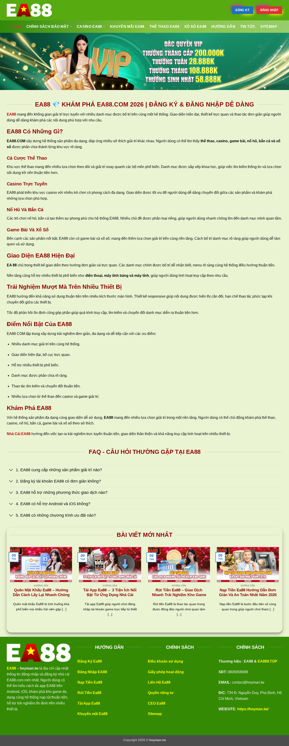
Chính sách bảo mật (47, 26)
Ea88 (16, 26)
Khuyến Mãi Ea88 (127, 26)
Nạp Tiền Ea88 (89, 682)
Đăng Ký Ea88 (89, 661)
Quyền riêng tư (161, 693)
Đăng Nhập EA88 (92, 672)
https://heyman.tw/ (252, 709)
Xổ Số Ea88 (195, 26)
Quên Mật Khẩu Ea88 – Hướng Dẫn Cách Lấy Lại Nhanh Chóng (41, 592)
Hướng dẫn (223, 26)
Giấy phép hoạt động (166, 672)
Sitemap (155, 714)
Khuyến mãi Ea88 (92, 714)
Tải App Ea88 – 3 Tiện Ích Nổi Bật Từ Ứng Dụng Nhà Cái (110, 592)
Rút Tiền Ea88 (89, 693)
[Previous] (9, 587)
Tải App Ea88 (88, 703)
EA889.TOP (267, 661)
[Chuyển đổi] (11, 470)
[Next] (279, 587)
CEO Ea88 (156, 703)
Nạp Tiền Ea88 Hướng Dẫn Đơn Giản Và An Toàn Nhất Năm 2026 (248, 592)
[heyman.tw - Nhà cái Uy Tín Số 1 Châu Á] (29, 10)
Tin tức (247, 26)
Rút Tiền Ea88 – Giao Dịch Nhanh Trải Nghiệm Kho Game (179, 592)
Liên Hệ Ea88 (159, 682)
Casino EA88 (89, 26)
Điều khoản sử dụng (165, 661)
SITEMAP (268, 26)
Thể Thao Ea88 (164, 26)
